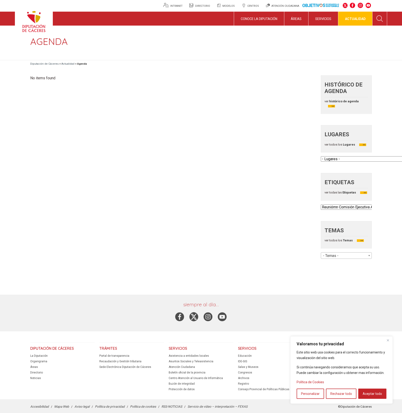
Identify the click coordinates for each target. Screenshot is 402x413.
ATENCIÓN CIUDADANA (285, 5)
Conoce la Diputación (259, 19)
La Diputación (39, 355)
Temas (348, 240)
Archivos (243, 378)
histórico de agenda (343, 101)
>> (333, 106)
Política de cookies (143, 406)
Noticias (35, 378)
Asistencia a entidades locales (189, 355)
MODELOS (228, 5)
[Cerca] (388, 340)
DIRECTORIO (202, 5)
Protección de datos (182, 389)
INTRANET (176, 5)
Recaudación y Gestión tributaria (120, 361)
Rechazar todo (341, 394)
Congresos (245, 372)
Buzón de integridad (182, 383)
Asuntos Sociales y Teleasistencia (191, 361)
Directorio (36, 372)
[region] (341, 370)
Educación (245, 355)
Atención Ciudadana (182, 367)
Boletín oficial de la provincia (187, 372)
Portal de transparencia (114, 355)
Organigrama (38, 361)
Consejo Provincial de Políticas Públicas (263, 389)
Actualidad (355, 19)
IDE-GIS (242, 361)
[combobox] (346, 255)
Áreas (296, 19)
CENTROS (253, 5)
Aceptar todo (372, 394)
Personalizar (310, 394)
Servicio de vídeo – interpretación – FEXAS (218, 406)
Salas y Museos (248, 367)
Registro (243, 383)
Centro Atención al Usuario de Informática (196, 378)
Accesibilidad (39, 406)
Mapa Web (61, 406)
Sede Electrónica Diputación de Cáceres (125, 367)
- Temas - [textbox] (330, 255)
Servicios (323, 19)
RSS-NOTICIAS (171, 406)
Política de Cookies (310, 382)
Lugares (348, 144)
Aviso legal (82, 406)
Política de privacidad (110, 406)
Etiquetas (349, 192)
